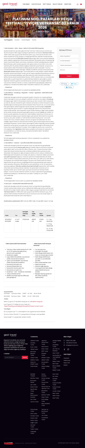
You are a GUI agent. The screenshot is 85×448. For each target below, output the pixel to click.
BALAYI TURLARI (57, 4)
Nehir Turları (56, 395)
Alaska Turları (45, 360)
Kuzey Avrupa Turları (56, 388)
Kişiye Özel (67, 363)
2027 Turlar (45, 351)
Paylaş (65, 84)
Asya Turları (56, 353)
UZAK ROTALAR (36, 4)
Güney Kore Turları (45, 383)
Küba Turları (45, 349)
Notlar (34, 40)
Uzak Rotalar (34, 366)
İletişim (66, 365)
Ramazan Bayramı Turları (33, 353)
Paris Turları (33, 413)
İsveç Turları (33, 347)
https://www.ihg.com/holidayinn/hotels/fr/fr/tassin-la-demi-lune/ (23, 306)
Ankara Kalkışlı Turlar (45, 367)
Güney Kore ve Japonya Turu (46, 387)
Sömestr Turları (32, 426)
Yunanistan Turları (45, 418)
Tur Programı (8, 40)
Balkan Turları (56, 370)
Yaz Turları (44, 415)
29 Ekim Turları (46, 357)
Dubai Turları (34, 387)
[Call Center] (78, 4)
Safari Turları (34, 420)
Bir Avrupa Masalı (33, 381)
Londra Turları (56, 391)
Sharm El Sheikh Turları (34, 363)
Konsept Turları (55, 379)
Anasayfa (66, 358)
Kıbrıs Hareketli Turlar (46, 404)
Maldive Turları (34, 360)
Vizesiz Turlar (34, 357)
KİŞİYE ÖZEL (67, 4)
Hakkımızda (67, 360)
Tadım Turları (34, 429)
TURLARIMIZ (26, 4)
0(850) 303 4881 (70, 340)
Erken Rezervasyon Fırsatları (34, 395)
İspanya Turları (46, 395)
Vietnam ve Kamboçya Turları (45, 411)
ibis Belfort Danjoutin (36, 301)
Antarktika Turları (55, 345)
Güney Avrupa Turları (46, 379)
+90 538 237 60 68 (71, 343)
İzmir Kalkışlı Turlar (45, 400)
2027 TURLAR (47, 4)
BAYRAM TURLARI (32, 375)
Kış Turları (55, 376)
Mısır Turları (56, 393)
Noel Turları (56, 398)
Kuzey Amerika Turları (57, 383)
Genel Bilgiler (25, 40)
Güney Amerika (44, 375)
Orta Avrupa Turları (34, 410)
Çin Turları (33, 385)
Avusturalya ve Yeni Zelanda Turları (57, 357)
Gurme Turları (34, 402)
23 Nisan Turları (44, 354)
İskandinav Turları (45, 391)
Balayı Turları (56, 361)
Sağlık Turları (34, 423)
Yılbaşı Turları (34, 349)
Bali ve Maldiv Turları (56, 367)
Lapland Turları (34, 340)
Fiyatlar (17, 40)
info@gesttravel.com (72, 345)
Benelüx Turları (34, 378)
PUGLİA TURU (34, 418)
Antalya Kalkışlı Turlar (57, 341)
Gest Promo (45, 346)
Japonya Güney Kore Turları (45, 342)
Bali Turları (55, 363)
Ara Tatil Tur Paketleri (56, 350)
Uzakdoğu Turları (33, 432)
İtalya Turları (45, 397)
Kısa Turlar (56, 374)
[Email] (81, 4)
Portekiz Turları (34, 416)
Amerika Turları (32, 344)
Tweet (75, 84)
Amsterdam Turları (45, 363)
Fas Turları (33, 399)
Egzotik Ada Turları (33, 390)
